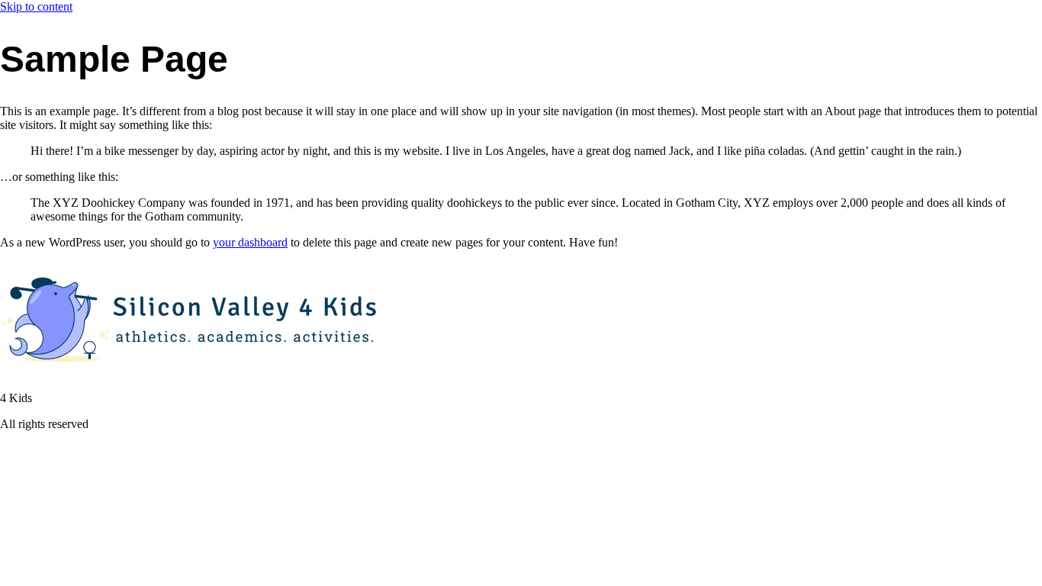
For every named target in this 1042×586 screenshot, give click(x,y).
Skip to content (36, 6)
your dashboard (250, 242)
